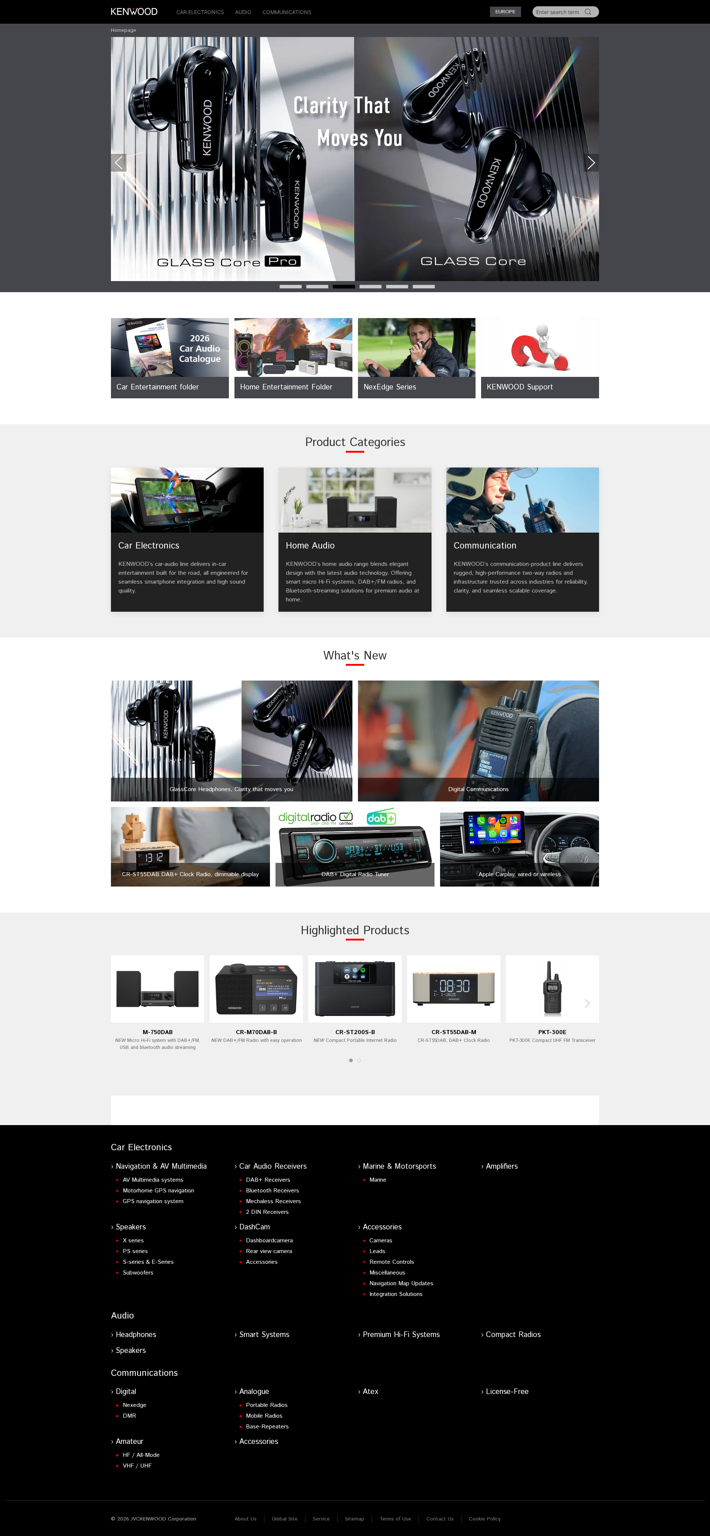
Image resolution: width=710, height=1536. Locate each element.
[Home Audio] (354, 539)
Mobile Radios (264, 1416)
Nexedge (134, 1405)
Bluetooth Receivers (272, 1190)
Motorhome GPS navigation (158, 1190)
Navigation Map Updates (401, 1283)
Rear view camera (269, 1251)
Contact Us (440, 1519)
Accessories (262, 1262)
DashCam (254, 1227)
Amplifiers (502, 1166)
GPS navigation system (153, 1201)
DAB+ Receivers (268, 1180)
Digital (126, 1392)
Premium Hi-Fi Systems (401, 1335)
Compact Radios (513, 1335)
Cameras (380, 1240)
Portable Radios (267, 1405)
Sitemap (354, 1519)
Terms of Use (395, 1519)
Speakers (131, 1227)
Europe (505, 12)
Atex (370, 1392)
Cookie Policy (485, 1519)
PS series (135, 1251)
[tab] (291, 286)
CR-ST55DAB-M (454, 1032)
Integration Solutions (396, 1294)
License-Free (507, 1392)
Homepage (123, 30)
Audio (243, 12)
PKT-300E (552, 1032)
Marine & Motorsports (399, 1166)
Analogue (254, 1392)
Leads (377, 1251)
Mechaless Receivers (273, 1201)
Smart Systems (264, 1335)
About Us (245, 1519)
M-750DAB (158, 1032)
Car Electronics (200, 12)
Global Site (285, 1519)
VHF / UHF (137, 1466)
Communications (287, 12)
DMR (129, 1416)
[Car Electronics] (187, 539)
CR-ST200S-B (355, 1032)
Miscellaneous (387, 1273)
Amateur (129, 1442)
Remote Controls (391, 1262)
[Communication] (522, 539)
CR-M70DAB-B (256, 1032)
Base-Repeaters (267, 1426)
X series (133, 1240)
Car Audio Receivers (273, 1166)
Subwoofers (138, 1273)
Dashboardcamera (269, 1240)
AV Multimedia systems (153, 1180)
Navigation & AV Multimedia (161, 1166)
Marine (377, 1180)
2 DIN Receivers (267, 1212)
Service (321, 1519)
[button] (118, 163)
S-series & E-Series (148, 1262)
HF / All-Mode (141, 1455)
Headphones (136, 1335)
